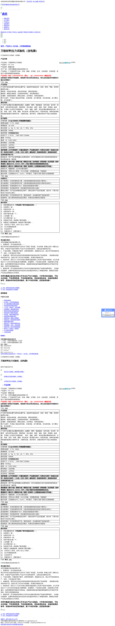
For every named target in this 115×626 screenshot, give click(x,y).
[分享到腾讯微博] (64, 62)
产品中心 (6, 22)
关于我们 (6, 20)
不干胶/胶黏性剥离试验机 (11, 304)
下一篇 (9, 289)
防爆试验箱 (7, 300)
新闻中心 (6, 27)
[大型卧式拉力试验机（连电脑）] (1, 379)
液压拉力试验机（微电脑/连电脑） (14, 371)
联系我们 (3, 335)
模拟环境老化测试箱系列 (11, 311)
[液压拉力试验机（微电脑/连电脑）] (1, 370)
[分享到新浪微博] (62, 62)
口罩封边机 (7, 332)
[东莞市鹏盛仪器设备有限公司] (10, 4)
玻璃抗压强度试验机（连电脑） (13, 376)
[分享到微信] (68, 62)
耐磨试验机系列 (8, 321)
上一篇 (10, 287)
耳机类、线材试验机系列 (11, 314)
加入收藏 (35, 1)
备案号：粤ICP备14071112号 (9, 619)
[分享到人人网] (66, 62)
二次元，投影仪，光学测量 (12, 307)
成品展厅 (6, 23)
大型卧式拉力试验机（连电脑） (13, 381)
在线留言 (56, 617)
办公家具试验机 (8, 330)
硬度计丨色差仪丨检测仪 (11, 328)
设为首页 (29, 1)
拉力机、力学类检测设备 (22, 46)
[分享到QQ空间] (60, 62)
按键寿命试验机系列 (10, 316)
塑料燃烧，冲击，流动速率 (12, 325)
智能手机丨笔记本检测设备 (12, 327)
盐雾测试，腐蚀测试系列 (11, 309)
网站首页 (6, 18)
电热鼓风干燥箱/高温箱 (11, 312)
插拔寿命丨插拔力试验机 (11, 318)
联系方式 (42, 1)
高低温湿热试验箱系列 (11, 305)
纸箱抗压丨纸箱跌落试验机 (12, 319)
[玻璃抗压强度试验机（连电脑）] (1, 375)
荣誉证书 (6, 25)
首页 (2, 46)
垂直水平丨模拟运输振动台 (12, 323)
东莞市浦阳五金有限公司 (8, 353)
